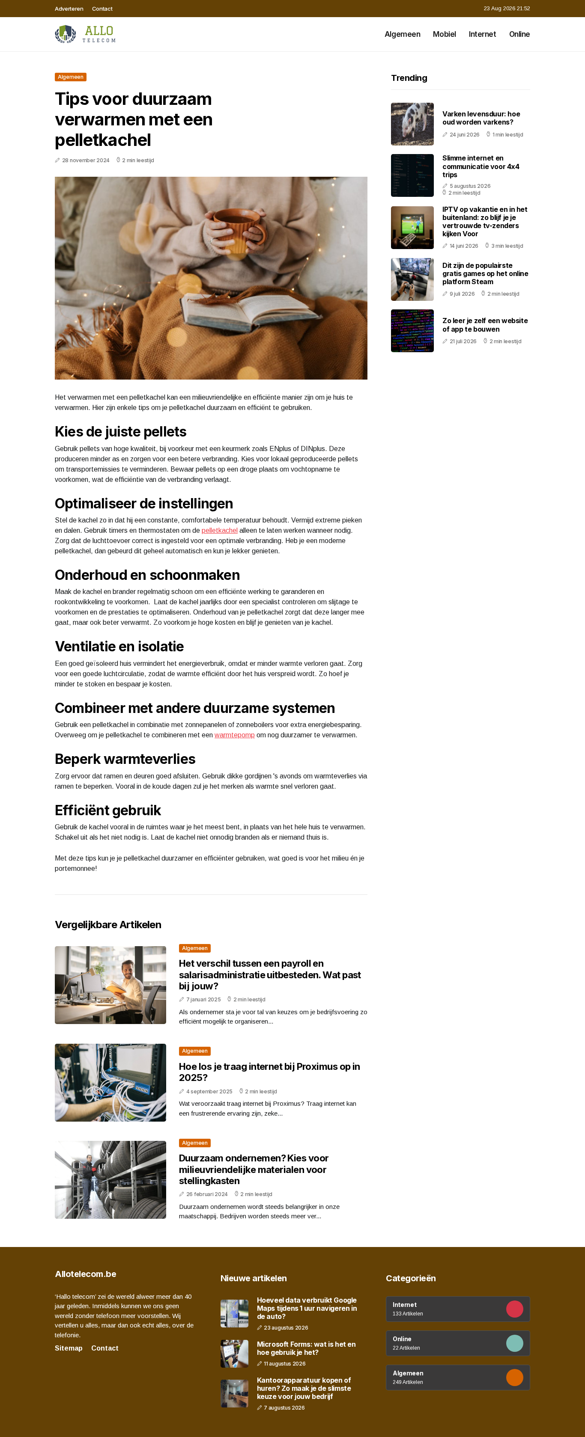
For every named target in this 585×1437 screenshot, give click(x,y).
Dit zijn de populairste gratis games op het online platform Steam (485, 273)
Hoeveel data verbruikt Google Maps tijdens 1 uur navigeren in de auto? (307, 1308)
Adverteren (69, 8)
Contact (102, 8)
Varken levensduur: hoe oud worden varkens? (481, 118)
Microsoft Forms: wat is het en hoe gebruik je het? (306, 1348)
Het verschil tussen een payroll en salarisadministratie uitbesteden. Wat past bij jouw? (270, 975)
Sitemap (69, 1348)
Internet (482, 34)
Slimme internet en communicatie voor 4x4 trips (480, 166)
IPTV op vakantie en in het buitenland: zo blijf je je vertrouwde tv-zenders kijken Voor (485, 221)
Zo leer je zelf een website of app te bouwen (485, 325)
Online (519, 34)
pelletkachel (220, 530)
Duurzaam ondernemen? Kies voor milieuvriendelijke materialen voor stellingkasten (254, 1169)
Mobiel (444, 34)
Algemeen (403, 34)
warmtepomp (235, 735)
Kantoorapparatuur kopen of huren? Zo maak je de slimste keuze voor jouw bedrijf (304, 1388)
